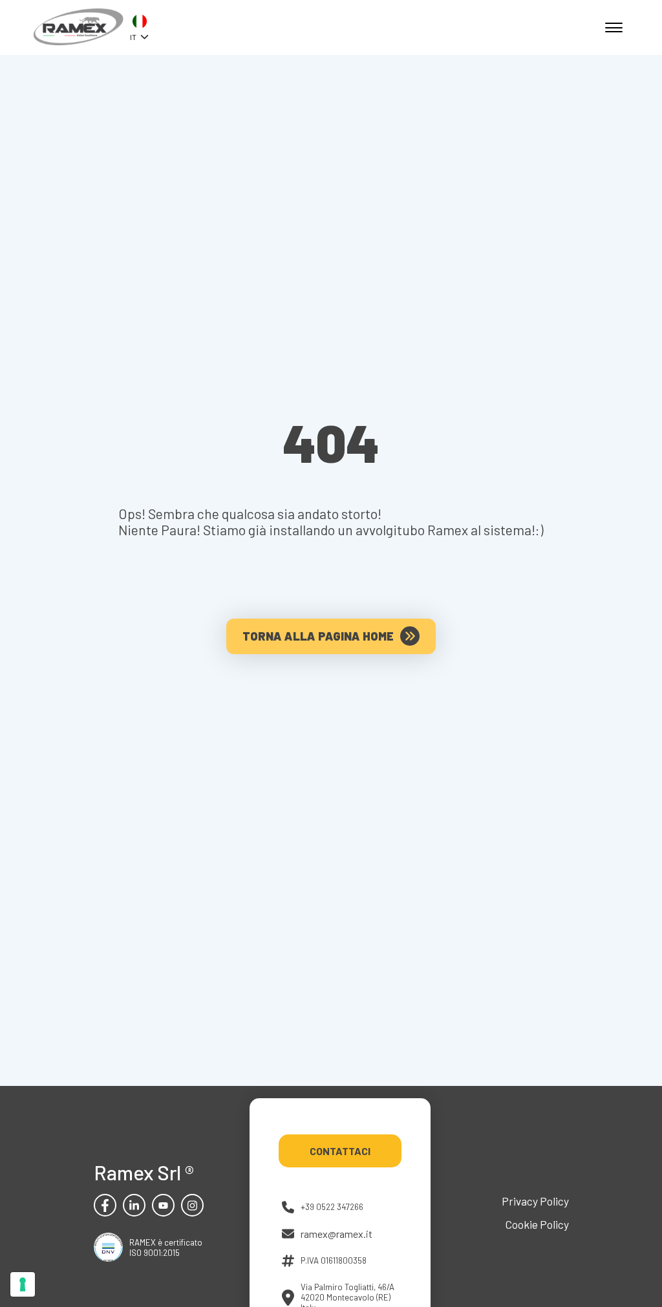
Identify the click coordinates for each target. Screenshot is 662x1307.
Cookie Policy (537, 1224)
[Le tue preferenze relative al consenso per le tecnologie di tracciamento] (22, 1284)
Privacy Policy (535, 1201)
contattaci (340, 1151)
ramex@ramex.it (336, 1233)
